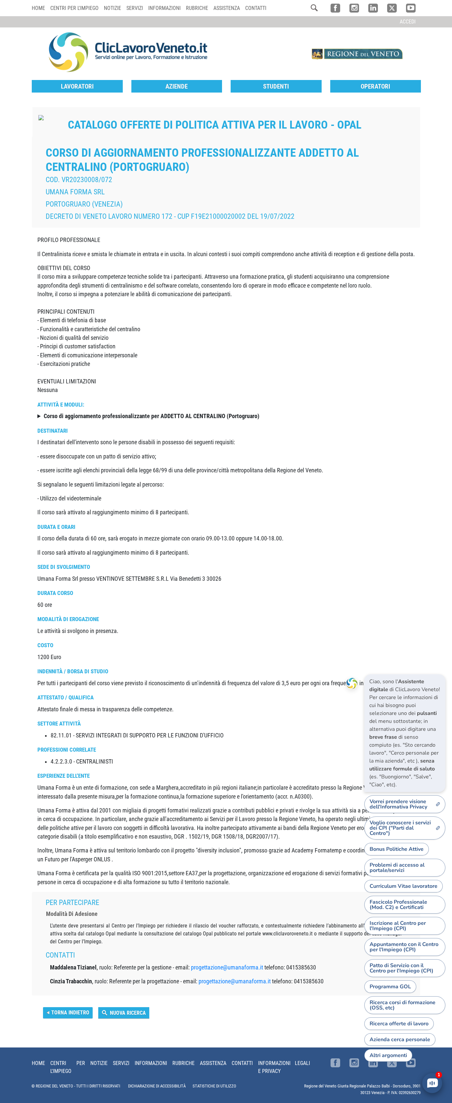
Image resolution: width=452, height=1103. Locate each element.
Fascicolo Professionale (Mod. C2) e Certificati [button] (398, 904)
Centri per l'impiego (74, 8)
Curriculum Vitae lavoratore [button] (403, 886)
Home (38, 8)
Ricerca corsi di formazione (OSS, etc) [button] (402, 1005)
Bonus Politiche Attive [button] (397, 849)
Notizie (112, 8)
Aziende (176, 86)
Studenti (276, 86)
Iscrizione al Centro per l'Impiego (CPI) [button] (398, 926)
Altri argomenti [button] (388, 1055)
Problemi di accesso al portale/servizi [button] (397, 867)
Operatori (375, 86)
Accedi (408, 22)
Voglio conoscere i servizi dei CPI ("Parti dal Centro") (400, 828)
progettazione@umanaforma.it (227, 967)
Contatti (255, 8)
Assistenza (226, 8)
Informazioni (164, 8)
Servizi (134, 8)
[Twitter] (392, 8)
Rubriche (197, 8)
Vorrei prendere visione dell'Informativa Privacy (398, 804)
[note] (404, 733)
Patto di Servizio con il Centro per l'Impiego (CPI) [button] (401, 968)
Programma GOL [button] (390, 986)
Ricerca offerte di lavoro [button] (399, 1023)
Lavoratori (77, 86)
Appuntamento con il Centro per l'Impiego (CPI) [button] (404, 947)
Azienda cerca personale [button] (400, 1039)
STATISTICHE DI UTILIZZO (214, 1085)
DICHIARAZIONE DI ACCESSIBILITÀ (157, 1085)
